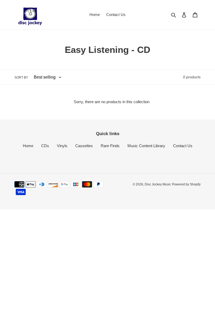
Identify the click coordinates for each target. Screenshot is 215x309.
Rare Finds (110, 146)
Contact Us (182, 146)
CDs (45, 146)
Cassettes (84, 146)
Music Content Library (146, 146)
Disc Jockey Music (158, 184)
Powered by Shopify (186, 184)
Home (28, 146)
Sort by (21, 77)
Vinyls (62, 146)
